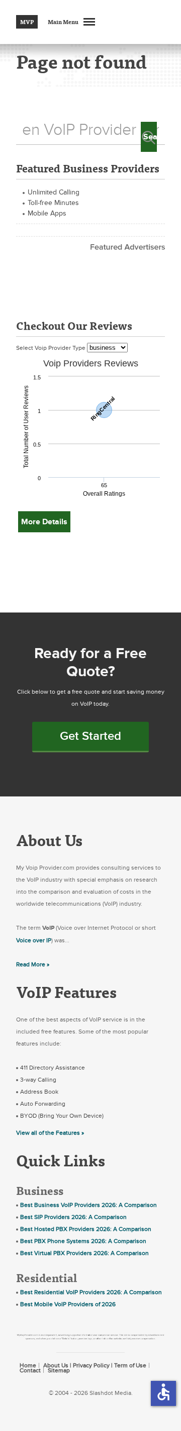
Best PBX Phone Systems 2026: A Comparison (83, 1241)
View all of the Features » (50, 1132)
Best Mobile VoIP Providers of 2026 (68, 1304)
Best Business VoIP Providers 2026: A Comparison (88, 1204)
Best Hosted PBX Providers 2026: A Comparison (85, 1229)
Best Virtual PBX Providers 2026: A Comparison (84, 1253)
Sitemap (59, 1370)
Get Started (90, 736)
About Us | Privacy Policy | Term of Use (94, 1365)
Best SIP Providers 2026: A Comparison (73, 1216)
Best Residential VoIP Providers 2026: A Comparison (91, 1292)
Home (28, 1365)
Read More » (32, 964)
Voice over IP (33, 940)
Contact (30, 1370)
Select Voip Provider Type (51, 347)
